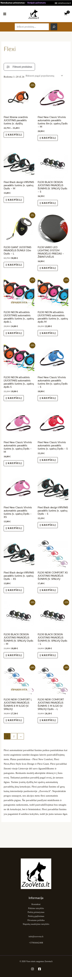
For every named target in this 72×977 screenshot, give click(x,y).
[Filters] (19, 67)
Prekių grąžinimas (36, 916)
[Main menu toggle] (4, 13)
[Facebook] (39, 968)
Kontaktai (36, 904)
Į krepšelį (14, 134)
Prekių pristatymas (36, 912)
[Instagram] (32, 968)
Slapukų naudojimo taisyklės (36, 924)
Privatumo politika (36, 920)
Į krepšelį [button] (14, 264)
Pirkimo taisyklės (36, 908)
